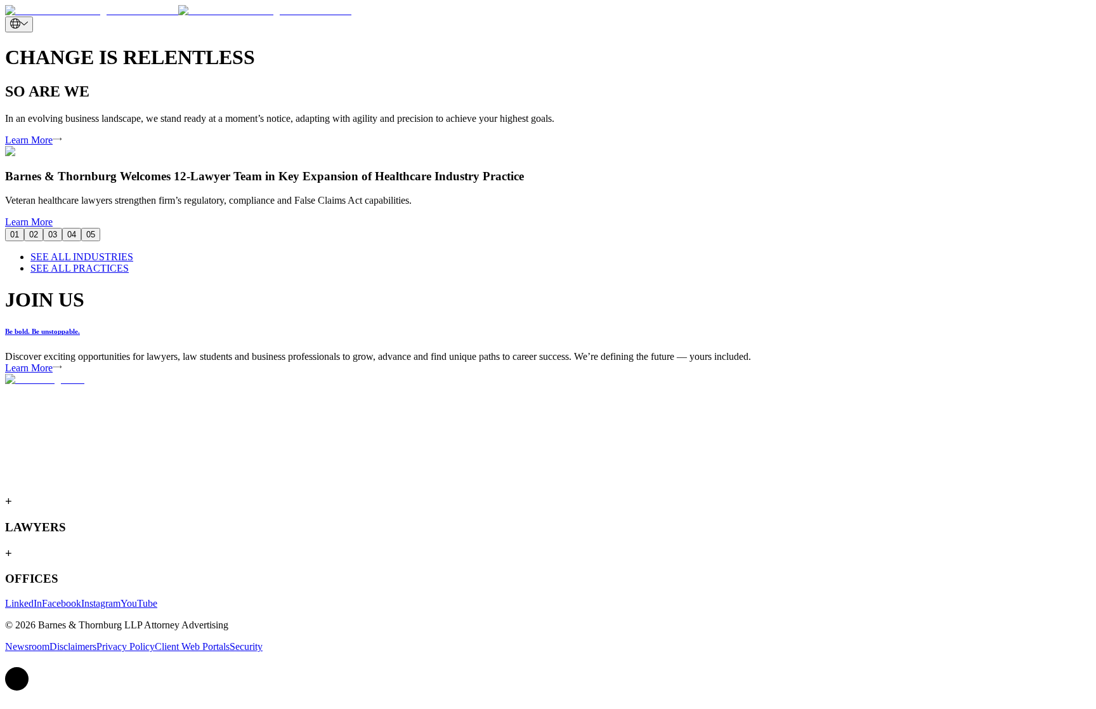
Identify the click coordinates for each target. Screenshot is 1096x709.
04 (71, 234)
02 (33, 234)
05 (90, 234)
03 (52, 234)
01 (14, 234)
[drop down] (19, 24)
